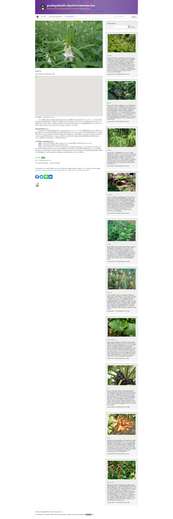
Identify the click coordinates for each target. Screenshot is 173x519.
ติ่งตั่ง (108, 438)
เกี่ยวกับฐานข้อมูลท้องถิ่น (55, 16)
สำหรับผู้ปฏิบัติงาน (70, 16)
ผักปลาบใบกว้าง (111, 340)
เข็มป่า (109, 103)
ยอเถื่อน (109, 150)
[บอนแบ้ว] (121, 182)
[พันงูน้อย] (121, 43)
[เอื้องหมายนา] (121, 470)
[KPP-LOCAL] (37, 16)
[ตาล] (121, 375)
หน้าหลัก (43, 16)
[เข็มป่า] (121, 90)
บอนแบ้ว (109, 195)
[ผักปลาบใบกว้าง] (121, 327)
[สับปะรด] (121, 279)
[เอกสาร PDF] (37, 184)
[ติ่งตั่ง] (121, 424)
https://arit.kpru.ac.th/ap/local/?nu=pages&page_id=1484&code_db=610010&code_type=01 (64, 170)
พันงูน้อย (109, 55)
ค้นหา (134, 16)
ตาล (108, 388)
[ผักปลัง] (121, 231)
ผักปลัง (109, 244)
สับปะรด (109, 292)
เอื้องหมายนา (110, 482)
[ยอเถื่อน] (121, 137)
